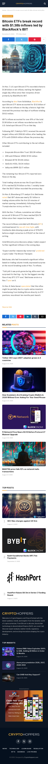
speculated (26, 286)
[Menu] (3, 3)
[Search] (44, 3)
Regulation (38, 748)
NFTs (13, 752)
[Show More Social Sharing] (44, 39)
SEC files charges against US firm (22, 521)
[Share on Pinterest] (34, 39)
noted (4, 197)
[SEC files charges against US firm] (24, 506)
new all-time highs (26, 227)
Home (4, 10)
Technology (7, 16)
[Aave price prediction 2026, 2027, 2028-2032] (8, 665)
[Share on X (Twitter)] (21, 39)
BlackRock (36, 102)
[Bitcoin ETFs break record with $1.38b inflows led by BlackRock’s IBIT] (24, 58)
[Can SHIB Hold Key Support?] (8, 677)
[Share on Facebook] (8, 39)
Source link (7, 307)
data (16, 102)
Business (21, 752)
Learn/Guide (26, 748)
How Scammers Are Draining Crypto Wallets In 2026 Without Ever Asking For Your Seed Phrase (23, 396)
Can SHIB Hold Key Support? (28, 675)
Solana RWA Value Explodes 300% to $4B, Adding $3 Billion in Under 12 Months (31, 651)
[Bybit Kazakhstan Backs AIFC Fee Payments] (24, 540)
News (5, 748)
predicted (40, 251)
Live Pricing (32, 752)
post (10, 280)
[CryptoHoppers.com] (24, 3)
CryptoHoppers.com (31, 757)
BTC (40, 224)
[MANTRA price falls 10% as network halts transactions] (24, 454)
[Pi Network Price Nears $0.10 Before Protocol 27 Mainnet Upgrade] (24, 417)
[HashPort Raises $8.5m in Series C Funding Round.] (24, 577)
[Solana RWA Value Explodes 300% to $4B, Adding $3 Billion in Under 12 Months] (8, 651)
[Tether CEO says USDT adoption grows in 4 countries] (24, 343)
